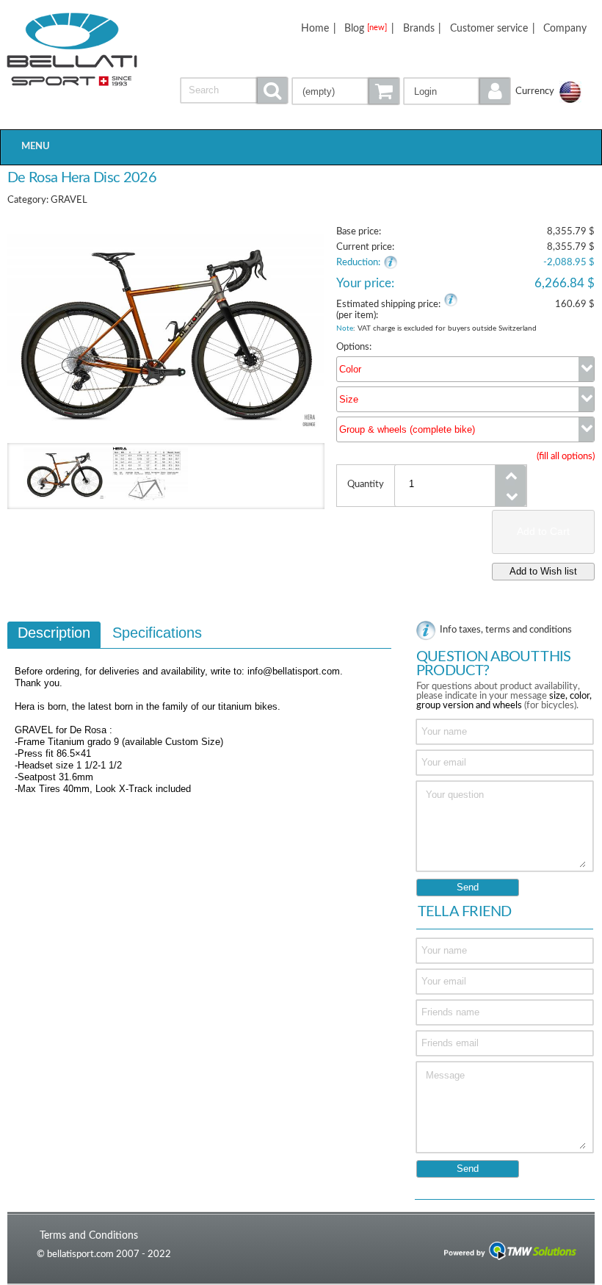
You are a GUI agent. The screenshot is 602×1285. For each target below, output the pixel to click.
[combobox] (465, 369)
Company (565, 28)
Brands (419, 28)
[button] (457, 91)
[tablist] (199, 726)
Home (315, 28)
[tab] (54, 635)
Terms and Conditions (89, 1235)
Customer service (489, 28)
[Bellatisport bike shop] (72, 49)
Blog (365, 28)
